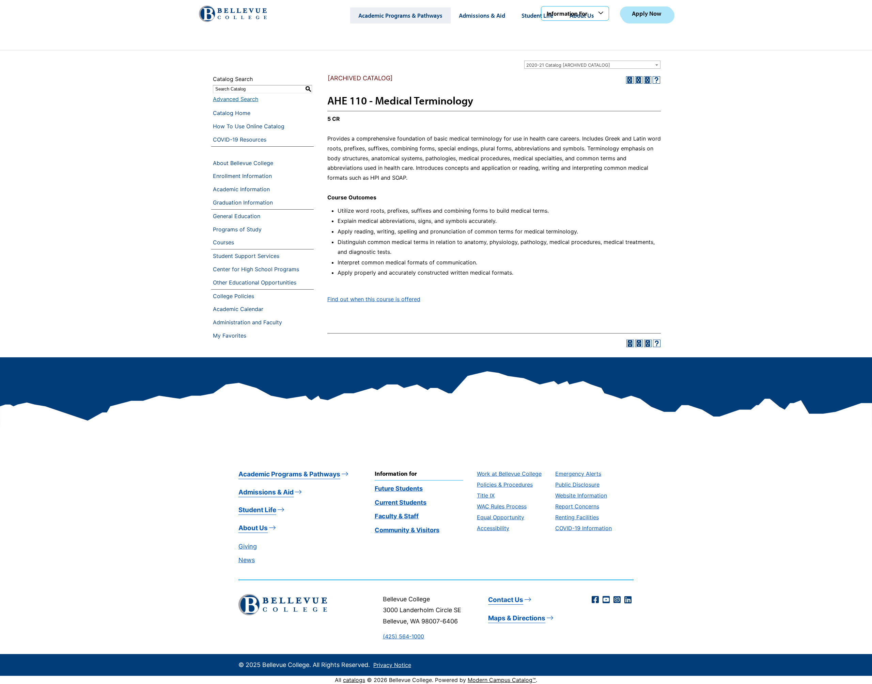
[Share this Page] (638, 80)
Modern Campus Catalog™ (502, 680)
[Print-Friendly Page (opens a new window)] (647, 80)
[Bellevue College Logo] (233, 13)
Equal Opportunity (500, 517)
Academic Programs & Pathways (400, 15)
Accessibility (493, 528)
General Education (236, 216)
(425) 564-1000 (403, 636)
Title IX (486, 495)
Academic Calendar (238, 309)
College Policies (233, 296)
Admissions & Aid (482, 15)
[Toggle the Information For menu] (602, 13)
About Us (253, 528)
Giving (247, 546)
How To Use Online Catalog (248, 126)
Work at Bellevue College (509, 473)
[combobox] (592, 65)
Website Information (581, 495)
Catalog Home (231, 113)
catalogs (354, 680)
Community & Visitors (407, 530)
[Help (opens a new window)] (656, 80)
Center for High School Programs (256, 269)
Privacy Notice (392, 665)
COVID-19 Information (583, 528)
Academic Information (241, 189)
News (246, 560)
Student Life (537, 15)
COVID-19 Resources (239, 139)
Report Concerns (577, 506)
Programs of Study (237, 229)
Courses (223, 242)
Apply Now (646, 13)
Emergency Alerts (578, 473)
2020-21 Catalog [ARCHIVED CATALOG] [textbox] (568, 65)
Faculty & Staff (397, 516)
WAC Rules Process (502, 506)
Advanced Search (235, 99)
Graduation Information (243, 202)
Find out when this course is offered (373, 299)
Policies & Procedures (505, 484)
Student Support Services (246, 256)
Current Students (400, 502)
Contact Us (505, 600)
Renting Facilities (577, 517)
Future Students (399, 488)
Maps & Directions (516, 618)
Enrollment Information (242, 176)
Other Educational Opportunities (254, 282)
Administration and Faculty (247, 322)
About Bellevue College (243, 163)
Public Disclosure (577, 484)
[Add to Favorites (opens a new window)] (630, 80)
